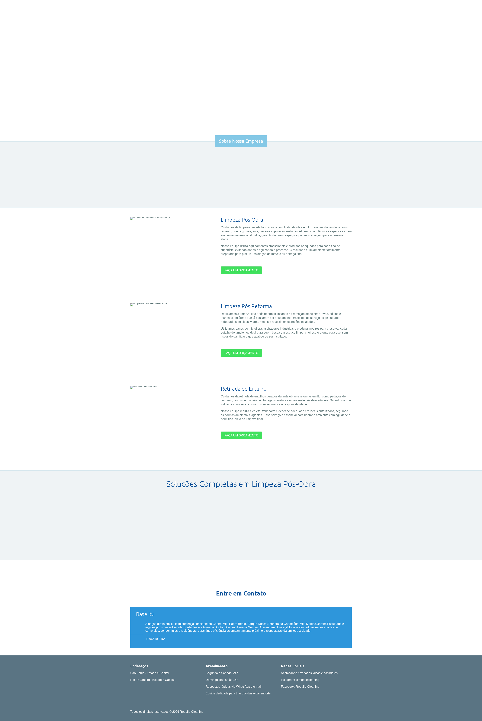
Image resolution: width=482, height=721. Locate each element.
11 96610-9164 (155, 639)
